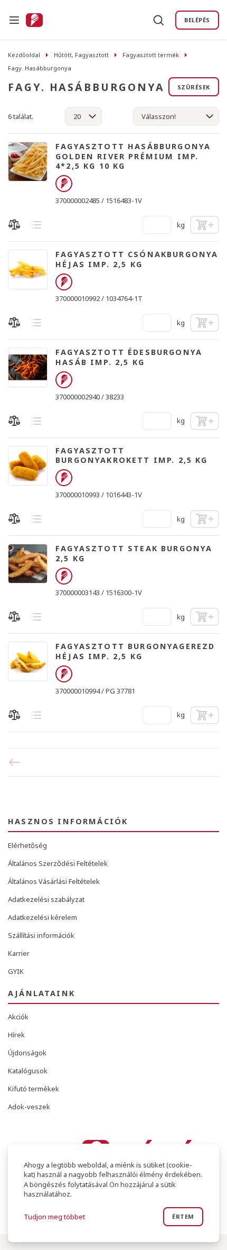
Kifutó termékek (33, 1088)
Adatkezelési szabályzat (46, 899)
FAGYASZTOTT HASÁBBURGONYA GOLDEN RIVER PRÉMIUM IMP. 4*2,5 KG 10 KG (133, 156)
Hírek (16, 1034)
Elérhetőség (27, 845)
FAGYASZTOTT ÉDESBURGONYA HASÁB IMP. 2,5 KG (128, 357)
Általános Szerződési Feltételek (58, 863)
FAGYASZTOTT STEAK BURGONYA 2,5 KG (133, 553)
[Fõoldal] (34, 20)
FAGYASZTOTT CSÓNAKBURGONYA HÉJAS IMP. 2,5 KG (136, 259)
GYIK (16, 971)
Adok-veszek (29, 1106)
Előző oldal (18, 762)
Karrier (19, 953)
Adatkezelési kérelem (42, 917)
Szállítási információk (41, 935)
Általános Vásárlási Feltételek (54, 881)
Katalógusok (28, 1070)
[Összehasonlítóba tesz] (14, 224)
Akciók (18, 1016)
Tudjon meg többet (54, 1216)
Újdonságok (27, 1052)
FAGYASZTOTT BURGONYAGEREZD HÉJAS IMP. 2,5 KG (135, 651)
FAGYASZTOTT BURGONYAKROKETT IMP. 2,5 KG (131, 456)
